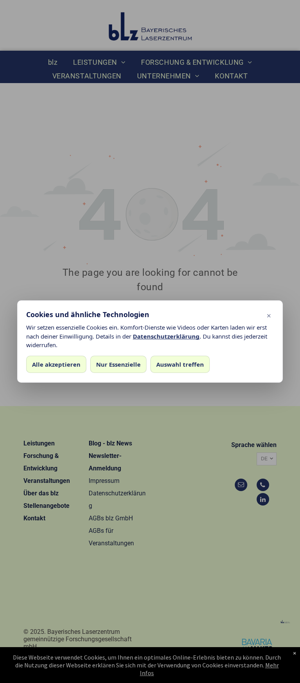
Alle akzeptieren (56, 364)
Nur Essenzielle (118, 364)
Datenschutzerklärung (166, 336)
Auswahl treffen (180, 364)
